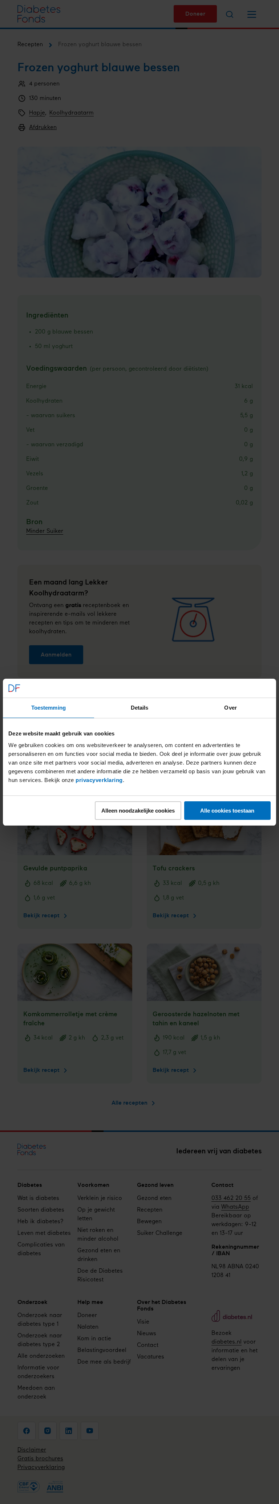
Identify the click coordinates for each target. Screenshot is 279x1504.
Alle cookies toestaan (227, 810)
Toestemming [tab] (48, 708)
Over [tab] (230, 708)
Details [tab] (140, 708)
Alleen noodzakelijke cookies (138, 810)
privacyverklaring (99, 780)
